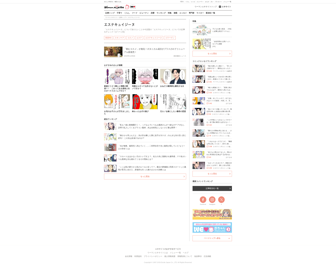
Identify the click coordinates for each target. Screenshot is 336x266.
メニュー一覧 (227, 1)
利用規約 (138, 256)
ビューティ (200, 1)
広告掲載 (207, 256)
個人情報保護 (169, 256)
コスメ (130, 38)
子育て (182, 1)
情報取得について (184, 256)
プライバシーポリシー (153, 256)
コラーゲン (169, 38)
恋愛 (152, 13)
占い (212, 1)
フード (134, 13)
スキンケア (119, 38)
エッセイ (183, 13)
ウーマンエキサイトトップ (206, 7)
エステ (139, 38)
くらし (188, 1)
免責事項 (198, 256)
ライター (200, 13)
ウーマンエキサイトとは (158, 253)
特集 (170, 13)
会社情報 (128, 256)
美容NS (108, 38)
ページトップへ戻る (212, 238)
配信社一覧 (210, 13)
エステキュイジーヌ (153, 38)
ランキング (161, 13)
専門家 (191, 13)
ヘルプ (185, 253)
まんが (207, 1)
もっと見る (145, 176)
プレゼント (218, 1)
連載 (175, 13)
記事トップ (110, 13)
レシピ (193, 1)
